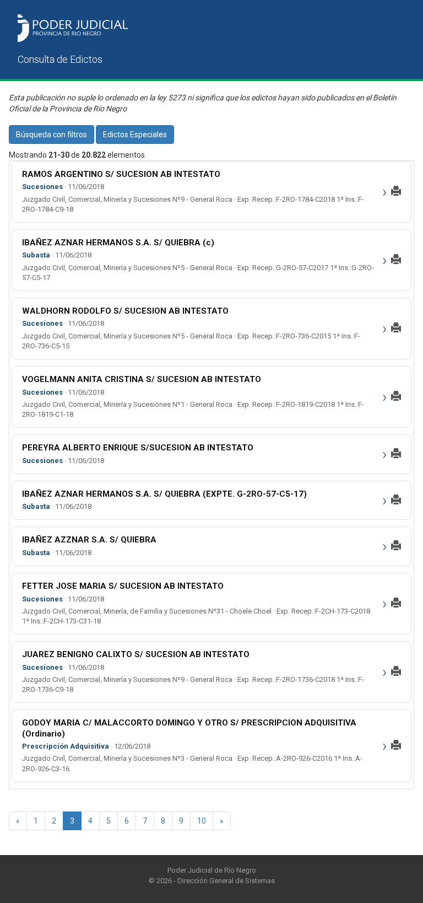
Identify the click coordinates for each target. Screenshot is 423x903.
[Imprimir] (396, 192)
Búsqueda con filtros (51, 134)
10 (201, 820)
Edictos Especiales (135, 134)
